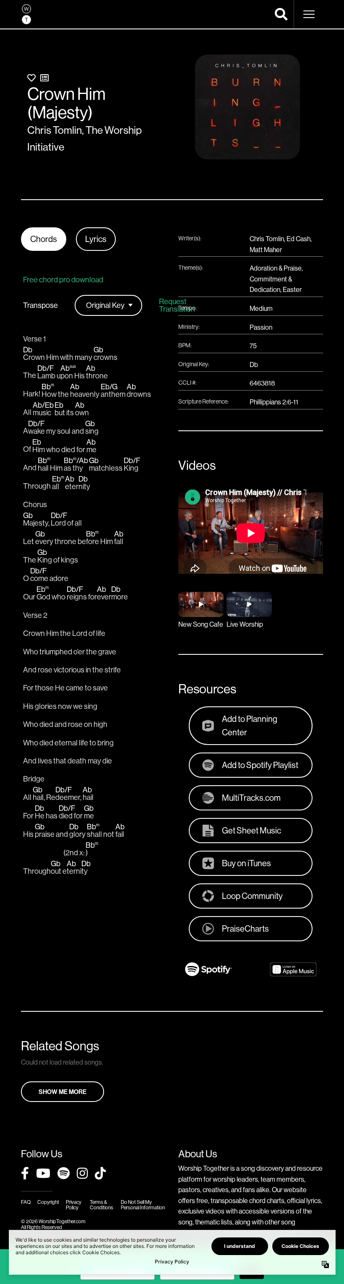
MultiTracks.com (251, 797)
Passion (261, 327)
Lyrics (96, 239)
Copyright (48, 1202)
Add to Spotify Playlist (260, 765)
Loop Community (252, 896)
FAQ (26, 1202)
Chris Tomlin (54, 130)
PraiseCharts (245, 928)
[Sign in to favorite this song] (31, 78)
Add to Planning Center (249, 725)
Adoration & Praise (276, 268)
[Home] (26, 14)
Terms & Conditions (101, 1205)
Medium (261, 308)
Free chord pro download (63, 279)
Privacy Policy (73, 1205)
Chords (43, 239)
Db (254, 364)
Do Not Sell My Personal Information (143, 1205)
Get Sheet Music (251, 830)
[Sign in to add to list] (44, 78)
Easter (292, 289)
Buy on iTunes (246, 863)
